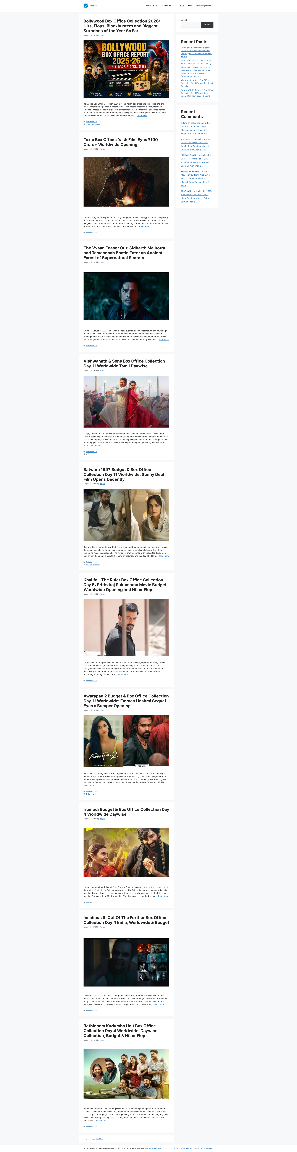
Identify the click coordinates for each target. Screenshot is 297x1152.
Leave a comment (93, 565)
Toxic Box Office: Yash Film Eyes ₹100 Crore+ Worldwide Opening (121, 142)
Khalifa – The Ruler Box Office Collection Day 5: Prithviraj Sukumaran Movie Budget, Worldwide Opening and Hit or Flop (126, 584)
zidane (184, 123)
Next (99, 1138)
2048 (183, 191)
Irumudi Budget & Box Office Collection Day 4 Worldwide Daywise (126, 812)
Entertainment (168, 6)
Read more (142, 116)
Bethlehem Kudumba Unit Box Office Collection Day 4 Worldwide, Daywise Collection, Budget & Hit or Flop (120, 1030)
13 (93, 1138)
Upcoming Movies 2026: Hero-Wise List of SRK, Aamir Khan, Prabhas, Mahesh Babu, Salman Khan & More (195, 178)
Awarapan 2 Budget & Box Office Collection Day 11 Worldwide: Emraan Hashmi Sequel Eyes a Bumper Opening (126, 701)
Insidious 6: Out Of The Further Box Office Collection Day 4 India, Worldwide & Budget (126, 920)
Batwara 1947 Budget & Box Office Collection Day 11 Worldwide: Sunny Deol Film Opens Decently (124, 474)
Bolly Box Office (185, 6)
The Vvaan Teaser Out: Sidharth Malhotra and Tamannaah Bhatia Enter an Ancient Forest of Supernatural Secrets (124, 252)
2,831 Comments (93, 124)
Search (184, 20)
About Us (198, 1148)
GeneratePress (155, 1148)
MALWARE (186, 155)
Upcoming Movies (203, 6)
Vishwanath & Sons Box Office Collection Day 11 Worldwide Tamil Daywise (124, 363)
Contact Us (208, 1148)
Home (176, 1148)
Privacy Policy (186, 1148)
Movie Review (152, 6)
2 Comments (91, 454)
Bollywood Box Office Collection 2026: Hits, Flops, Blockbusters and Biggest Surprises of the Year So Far (122, 26)
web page (185, 139)
